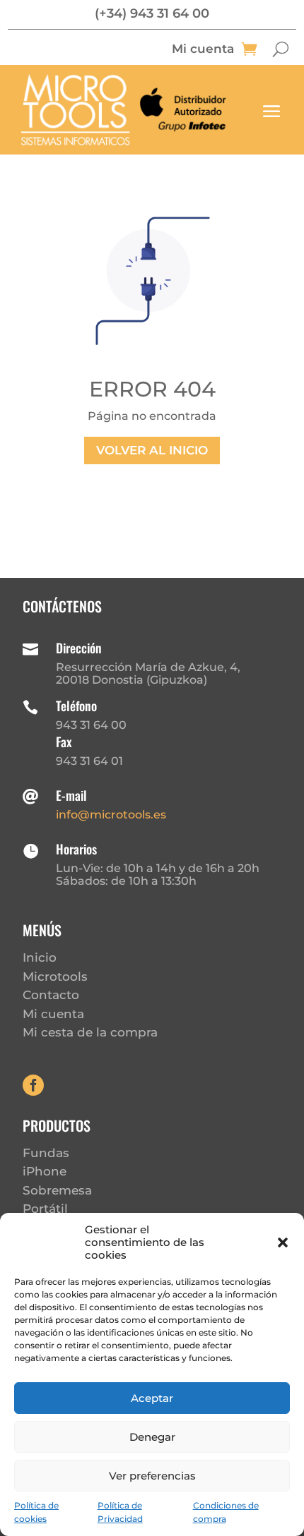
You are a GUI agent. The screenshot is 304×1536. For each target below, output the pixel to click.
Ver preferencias (152, 1475)
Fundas (46, 1153)
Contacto (51, 995)
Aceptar (152, 1398)
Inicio (40, 957)
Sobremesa (57, 1190)
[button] (283, 1242)
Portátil (45, 1209)
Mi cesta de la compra (90, 1032)
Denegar (152, 1437)
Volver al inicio (152, 450)
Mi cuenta (203, 50)
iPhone (44, 1171)
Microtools (55, 976)
